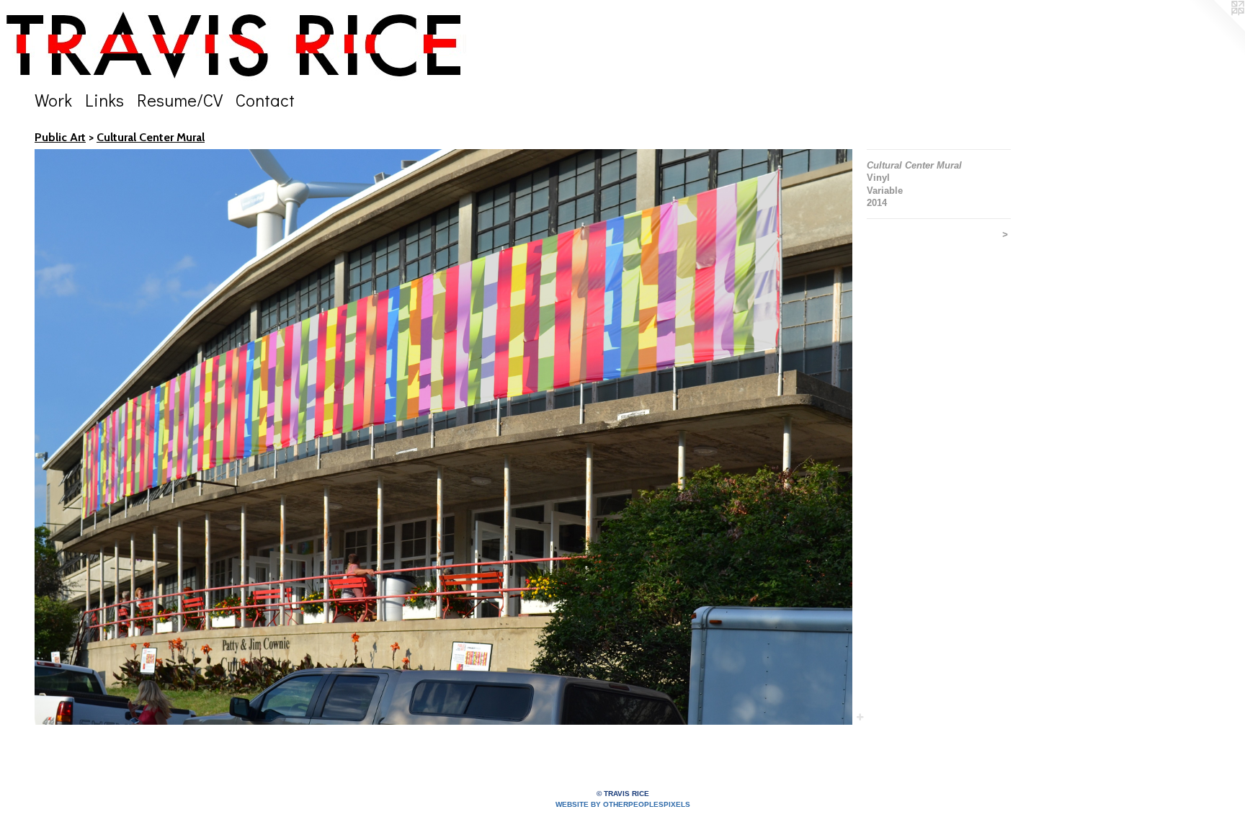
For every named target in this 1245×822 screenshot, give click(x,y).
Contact (265, 100)
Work (53, 100)
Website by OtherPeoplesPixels (622, 804)
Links (104, 100)
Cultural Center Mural (151, 137)
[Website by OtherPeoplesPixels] (1216, 29)
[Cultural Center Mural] (443, 437)
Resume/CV (180, 100)
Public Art (60, 137)
